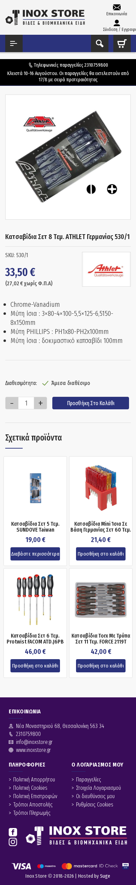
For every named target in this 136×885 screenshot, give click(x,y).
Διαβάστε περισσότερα (35, 554)
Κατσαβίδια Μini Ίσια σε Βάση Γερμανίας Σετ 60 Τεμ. (100, 527)
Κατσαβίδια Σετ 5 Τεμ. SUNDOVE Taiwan (35, 527)
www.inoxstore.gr (33, 750)
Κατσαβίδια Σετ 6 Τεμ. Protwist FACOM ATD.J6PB (35, 639)
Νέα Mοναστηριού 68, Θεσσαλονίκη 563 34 (60, 726)
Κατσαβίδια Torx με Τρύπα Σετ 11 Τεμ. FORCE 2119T (100, 639)
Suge (105, 876)
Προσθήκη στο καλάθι (91, 403)
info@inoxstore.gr (34, 742)
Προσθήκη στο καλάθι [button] (101, 554)
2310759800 (96, 65)
